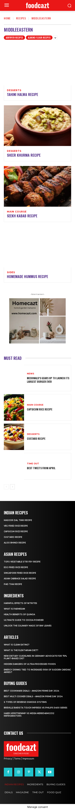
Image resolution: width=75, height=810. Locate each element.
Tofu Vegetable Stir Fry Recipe (22, 561)
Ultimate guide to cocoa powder (24, 620)
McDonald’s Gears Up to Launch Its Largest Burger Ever (48, 379)
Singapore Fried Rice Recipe (20, 573)
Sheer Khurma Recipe (24, 155)
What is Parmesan (14, 609)
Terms (17, 758)
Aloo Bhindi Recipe (15, 542)
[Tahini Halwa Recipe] (37, 65)
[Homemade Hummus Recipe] (37, 247)
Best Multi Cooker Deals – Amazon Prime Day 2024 (33, 696)
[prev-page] (6, 486)
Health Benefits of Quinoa (19, 614)
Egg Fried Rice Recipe (16, 567)
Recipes (21, 18)
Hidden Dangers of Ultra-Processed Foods (30, 664)
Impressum (28, 758)
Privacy (8, 758)
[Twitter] (39, 772)
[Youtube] (50, 772)
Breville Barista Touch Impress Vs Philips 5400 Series (35, 707)
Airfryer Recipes (14, 37)
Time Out (33, 464)
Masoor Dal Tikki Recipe (18, 520)
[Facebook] (8, 772)
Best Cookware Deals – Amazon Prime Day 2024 (31, 691)
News (30, 374)
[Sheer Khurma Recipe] (37, 125)
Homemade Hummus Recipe (27, 276)
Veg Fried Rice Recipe (16, 526)
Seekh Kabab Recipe (22, 215)
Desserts (14, 90)
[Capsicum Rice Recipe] (14, 407)
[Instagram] (18, 772)
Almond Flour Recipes (39, 37)
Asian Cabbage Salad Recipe (20, 578)
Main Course (17, 212)
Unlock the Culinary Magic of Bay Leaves (28, 625)
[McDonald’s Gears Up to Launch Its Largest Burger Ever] (14, 378)
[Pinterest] (29, 772)
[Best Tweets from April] (14, 466)
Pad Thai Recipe (13, 584)
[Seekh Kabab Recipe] (37, 186)
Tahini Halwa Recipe (22, 94)
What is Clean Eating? (16, 644)
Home (7, 18)
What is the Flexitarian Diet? (21, 650)
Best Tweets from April (41, 468)
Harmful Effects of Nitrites (20, 603)
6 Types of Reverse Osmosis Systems (25, 702)
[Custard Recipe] (14, 437)
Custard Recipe (36, 438)
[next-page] (12, 486)
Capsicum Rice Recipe (39, 409)
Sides (11, 272)
